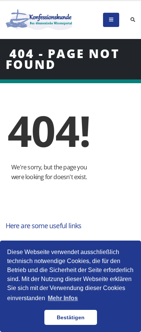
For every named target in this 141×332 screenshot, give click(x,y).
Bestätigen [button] (71, 317)
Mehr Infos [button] (63, 298)
